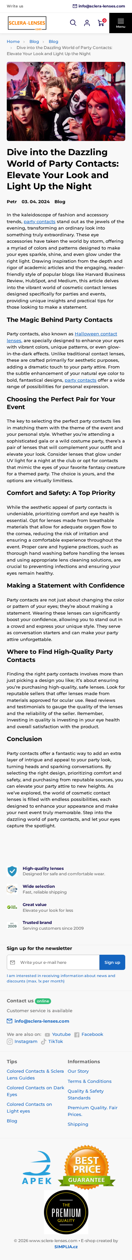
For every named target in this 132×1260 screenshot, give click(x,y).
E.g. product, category (47, 56)
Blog (34, 41)
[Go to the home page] (27, 23)
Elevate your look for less (48, 910)
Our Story (78, 1071)
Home (13, 41)
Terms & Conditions (90, 1081)
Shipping (78, 1124)
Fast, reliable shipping (45, 892)
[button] (73, 23)
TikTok (55, 1041)
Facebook (92, 1034)
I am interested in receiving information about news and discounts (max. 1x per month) (61, 978)
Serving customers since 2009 (53, 928)
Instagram (26, 1041)
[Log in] (87, 23)
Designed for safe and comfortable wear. (64, 873)
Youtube (61, 1034)
